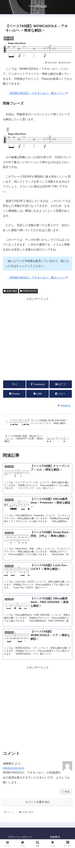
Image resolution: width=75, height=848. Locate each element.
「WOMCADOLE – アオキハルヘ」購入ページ (36, 93)
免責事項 (55, 837)
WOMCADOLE (30, 291)
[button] (60, 394)
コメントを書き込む (37, 801)
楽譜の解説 (12, 291)
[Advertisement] (37, 339)
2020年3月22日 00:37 (13, 768)
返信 (67, 791)
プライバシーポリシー (20, 837)
